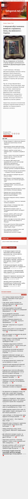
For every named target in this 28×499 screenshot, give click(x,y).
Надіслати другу (8, 136)
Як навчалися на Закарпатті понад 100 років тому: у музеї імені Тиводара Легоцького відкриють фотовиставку (14, 393)
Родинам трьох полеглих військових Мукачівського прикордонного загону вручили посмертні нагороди (12, 194)
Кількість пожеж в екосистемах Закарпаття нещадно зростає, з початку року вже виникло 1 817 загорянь (14, 157)
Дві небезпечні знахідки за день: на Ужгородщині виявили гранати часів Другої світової (14, 210)
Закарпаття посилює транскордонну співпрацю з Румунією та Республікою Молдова (14, 381)
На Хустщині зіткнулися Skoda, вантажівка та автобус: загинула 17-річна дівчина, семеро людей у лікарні (14, 226)
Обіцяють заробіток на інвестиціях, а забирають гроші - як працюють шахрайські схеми (14, 152)
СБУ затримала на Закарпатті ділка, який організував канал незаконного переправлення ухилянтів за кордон (14, 231)
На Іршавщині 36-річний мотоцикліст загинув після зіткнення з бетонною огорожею (13, 351)
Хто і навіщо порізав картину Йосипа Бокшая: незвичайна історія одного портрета (13, 298)
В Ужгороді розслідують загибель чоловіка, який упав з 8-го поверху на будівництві (14, 266)
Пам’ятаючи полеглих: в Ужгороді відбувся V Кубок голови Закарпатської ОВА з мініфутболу (14, 441)
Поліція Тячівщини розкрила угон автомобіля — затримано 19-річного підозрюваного (13, 321)
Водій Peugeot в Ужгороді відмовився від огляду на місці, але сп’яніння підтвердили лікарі (14, 180)
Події (12, 23)
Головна (5, 23)
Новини (9, 23)
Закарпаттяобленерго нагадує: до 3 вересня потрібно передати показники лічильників (14, 356)
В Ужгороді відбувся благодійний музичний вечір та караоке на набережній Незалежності (15, 309)
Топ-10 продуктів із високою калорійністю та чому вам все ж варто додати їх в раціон (14, 315)
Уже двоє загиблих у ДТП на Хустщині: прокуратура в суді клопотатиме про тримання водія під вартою (13, 215)
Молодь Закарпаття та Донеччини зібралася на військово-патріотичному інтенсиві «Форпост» (14, 143)
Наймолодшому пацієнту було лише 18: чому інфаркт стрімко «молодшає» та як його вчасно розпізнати (14, 411)
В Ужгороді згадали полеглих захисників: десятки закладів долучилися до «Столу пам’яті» (13, 252)
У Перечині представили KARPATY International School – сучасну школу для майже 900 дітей (13, 185)
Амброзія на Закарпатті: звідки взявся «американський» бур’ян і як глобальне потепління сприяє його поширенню (14, 400)
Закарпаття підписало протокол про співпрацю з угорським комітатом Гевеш (14, 277)
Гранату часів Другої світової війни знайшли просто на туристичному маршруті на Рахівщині (14, 220)
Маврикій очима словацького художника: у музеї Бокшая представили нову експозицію (14, 424)
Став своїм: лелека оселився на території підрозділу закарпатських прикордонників (13, 304)
